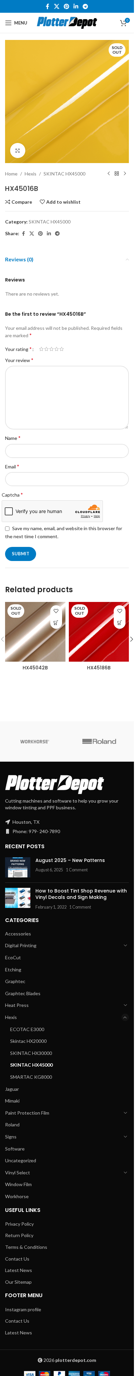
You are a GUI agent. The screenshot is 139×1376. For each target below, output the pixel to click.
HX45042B (35, 667)
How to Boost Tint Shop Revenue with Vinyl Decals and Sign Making (81, 894)
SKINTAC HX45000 (64, 173)
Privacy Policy (19, 1224)
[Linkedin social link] (76, 6)
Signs (11, 1136)
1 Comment (77, 869)
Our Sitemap (18, 1282)
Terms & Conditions (26, 1247)
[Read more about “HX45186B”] (120, 623)
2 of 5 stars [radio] (46, 349)
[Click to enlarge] (17, 150)
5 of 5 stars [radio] (61, 349)
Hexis (30, 173)
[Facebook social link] (48, 6)
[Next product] (125, 174)
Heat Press (17, 1005)
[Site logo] (67, 22)
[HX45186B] (99, 632)
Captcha (12, 494)
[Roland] (99, 741)
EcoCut (13, 957)
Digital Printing (20, 945)
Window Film (18, 1184)
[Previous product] (109, 174)
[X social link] (56, 6)
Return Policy (19, 1235)
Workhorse (17, 1196)
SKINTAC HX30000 (31, 1053)
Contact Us (17, 1259)
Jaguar (12, 1089)
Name (13, 438)
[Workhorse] (35, 741)
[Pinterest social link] (66, 6)
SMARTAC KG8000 (31, 1077)
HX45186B (99, 667)
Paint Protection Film (27, 1113)
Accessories (18, 933)
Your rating (18, 349)
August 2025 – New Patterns (70, 860)
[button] (131, 639)
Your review (19, 360)
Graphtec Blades (22, 993)
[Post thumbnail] (17, 867)
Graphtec (15, 981)
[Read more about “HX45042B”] (56, 623)
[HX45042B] (35, 632)
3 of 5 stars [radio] (51, 349)
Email (12, 466)
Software (15, 1149)
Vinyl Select (17, 1172)
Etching (13, 969)
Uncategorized (20, 1160)
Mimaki (12, 1101)
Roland (12, 1124)
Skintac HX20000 (28, 1041)
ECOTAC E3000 (27, 1029)
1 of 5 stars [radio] (41, 349)
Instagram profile (23, 1309)
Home (11, 173)
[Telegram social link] (85, 6)
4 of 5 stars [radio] (56, 349)
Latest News (18, 1270)
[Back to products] (117, 174)
